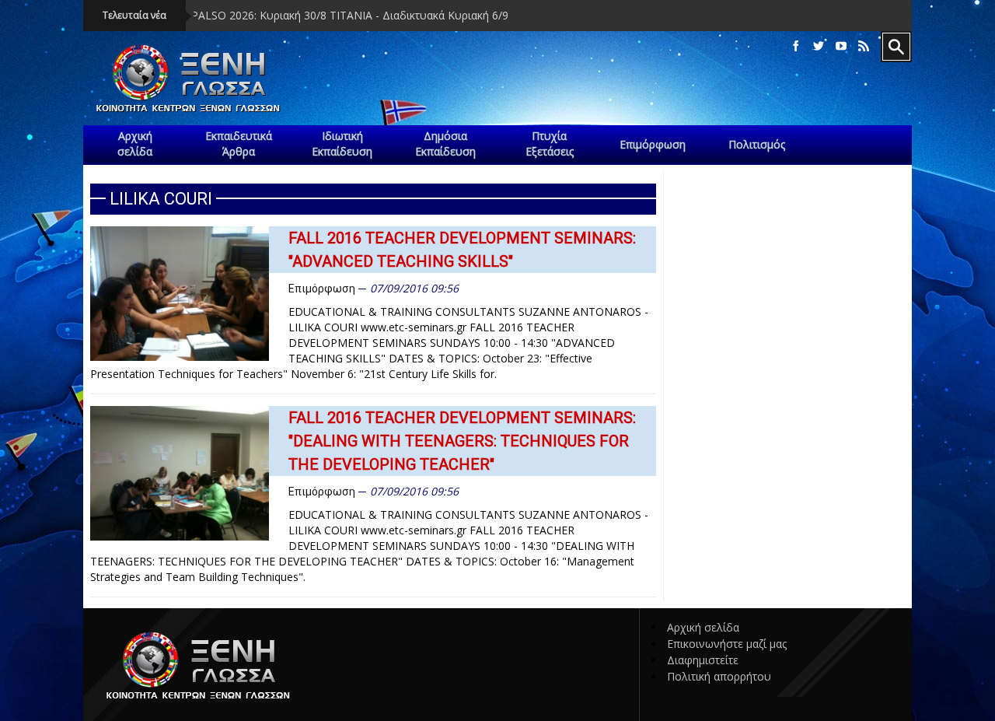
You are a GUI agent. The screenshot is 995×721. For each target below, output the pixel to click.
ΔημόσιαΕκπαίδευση (445, 143)
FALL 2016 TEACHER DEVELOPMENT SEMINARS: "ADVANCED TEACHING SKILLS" (462, 250)
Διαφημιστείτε (702, 660)
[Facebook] (796, 46)
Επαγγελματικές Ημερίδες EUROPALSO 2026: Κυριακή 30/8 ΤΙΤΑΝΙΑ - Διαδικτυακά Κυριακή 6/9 (239, 15)
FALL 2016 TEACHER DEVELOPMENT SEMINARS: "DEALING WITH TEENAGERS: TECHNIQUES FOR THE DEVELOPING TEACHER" (462, 441)
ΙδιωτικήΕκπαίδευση (342, 143)
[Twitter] (818, 46)
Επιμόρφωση (321, 288)
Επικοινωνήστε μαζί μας (727, 643)
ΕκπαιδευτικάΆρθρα (238, 143)
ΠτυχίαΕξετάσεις (549, 143)
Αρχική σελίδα (703, 627)
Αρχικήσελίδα (134, 143)
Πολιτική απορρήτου (719, 676)
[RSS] (863, 46)
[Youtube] (841, 46)
